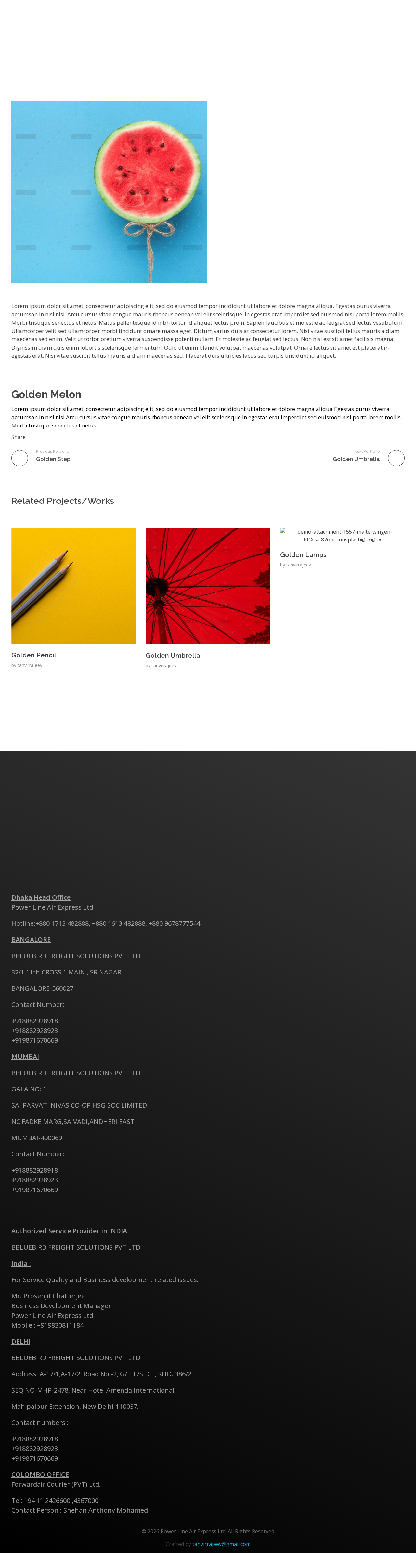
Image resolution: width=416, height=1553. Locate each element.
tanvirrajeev (30, 665)
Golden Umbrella (173, 655)
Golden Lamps (303, 555)
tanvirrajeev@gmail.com (221, 1543)
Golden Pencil (33, 655)
